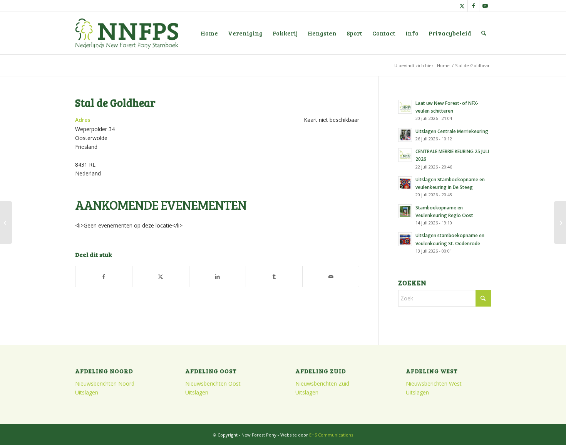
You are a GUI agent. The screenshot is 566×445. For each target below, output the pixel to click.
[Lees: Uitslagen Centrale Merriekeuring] (405, 135)
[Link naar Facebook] (473, 6)
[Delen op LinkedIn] (217, 276)
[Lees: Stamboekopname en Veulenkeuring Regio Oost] (405, 211)
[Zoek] (483, 33)
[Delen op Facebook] (103, 276)
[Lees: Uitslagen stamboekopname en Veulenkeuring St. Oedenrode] (405, 239)
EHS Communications (331, 435)
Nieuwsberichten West (434, 383)
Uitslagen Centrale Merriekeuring (451, 131)
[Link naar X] (461, 6)
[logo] (126, 33)
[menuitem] (209, 33)
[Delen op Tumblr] (274, 276)
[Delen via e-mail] (331, 276)
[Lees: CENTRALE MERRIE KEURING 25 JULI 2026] (405, 155)
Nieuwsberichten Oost (213, 383)
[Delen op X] (160, 276)
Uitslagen (86, 392)
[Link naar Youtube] (485, 6)
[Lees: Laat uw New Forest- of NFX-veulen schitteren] (405, 107)
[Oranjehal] (6, 222)
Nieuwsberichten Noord (104, 383)
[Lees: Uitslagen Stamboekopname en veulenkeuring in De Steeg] (405, 183)
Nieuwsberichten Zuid (322, 383)
